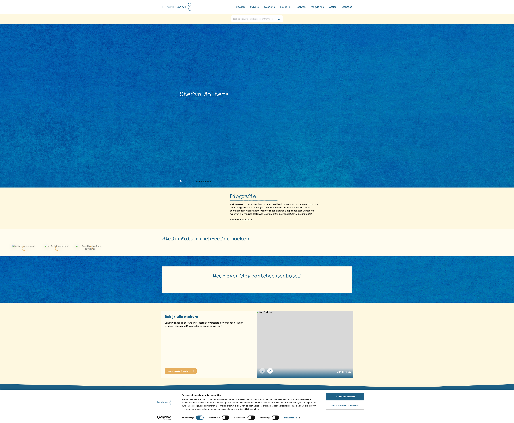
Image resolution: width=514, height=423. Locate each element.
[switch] (225, 417)
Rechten (301, 7)
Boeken (240, 7)
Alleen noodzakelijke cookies (345, 405)
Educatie (285, 7)
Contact (347, 7)
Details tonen (290, 418)
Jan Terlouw (344, 371)
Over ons (269, 7)
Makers (254, 7)
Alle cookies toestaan (345, 397)
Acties (333, 7)
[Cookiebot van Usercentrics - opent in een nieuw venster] (164, 418)
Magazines (317, 7)
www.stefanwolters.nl (241, 219)
